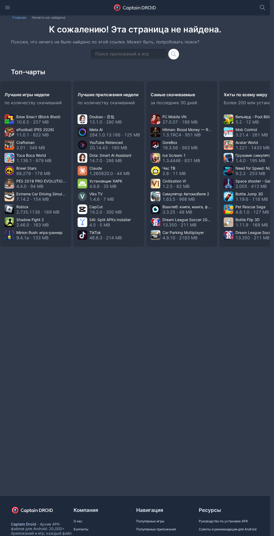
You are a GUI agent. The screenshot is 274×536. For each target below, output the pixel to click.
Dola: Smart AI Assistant (110, 155)
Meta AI (96, 129)
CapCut (96, 206)
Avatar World (246, 142)
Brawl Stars (26, 168)
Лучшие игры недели (27, 94)
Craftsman (25, 142)
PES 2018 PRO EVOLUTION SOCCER (49, 181)
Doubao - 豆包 (101, 116)
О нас (78, 521)
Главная (19, 17)
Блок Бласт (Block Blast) (38, 116)
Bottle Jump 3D (249, 194)
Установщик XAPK (105, 181)
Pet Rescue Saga (250, 206)
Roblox (22, 206)
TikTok (95, 232)
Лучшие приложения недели (108, 94)
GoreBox (169, 142)
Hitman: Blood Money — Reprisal (191, 129)
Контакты (81, 529)
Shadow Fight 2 (30, 219)
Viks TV (95, 194)
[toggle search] (262, 7)
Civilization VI (174, 181)
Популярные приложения (156, 529)
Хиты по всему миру (245, 94)
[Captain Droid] (37, 512)
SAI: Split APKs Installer (110, 219)
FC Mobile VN (174, 116)
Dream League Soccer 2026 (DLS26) (195, 219)
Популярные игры (150, 521)
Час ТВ (168, 168)
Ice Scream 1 (174, 155)
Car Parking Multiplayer (183, 232)
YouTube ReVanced (106, 142)
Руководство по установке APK (223, 521)
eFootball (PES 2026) (35, 129)
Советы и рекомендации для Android (227, 529)
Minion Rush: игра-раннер (39, 232)
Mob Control (246, 129)
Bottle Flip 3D (247, 219)
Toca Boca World (31, 155)
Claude (95, 168)
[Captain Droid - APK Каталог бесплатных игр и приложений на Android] (135, 7)
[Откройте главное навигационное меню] (7, 7)
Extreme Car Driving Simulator (42, 194)
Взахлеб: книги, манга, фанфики (191, 206)
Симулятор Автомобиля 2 (185, 194)
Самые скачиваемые (173, 94)
